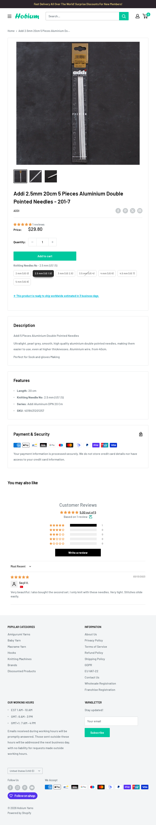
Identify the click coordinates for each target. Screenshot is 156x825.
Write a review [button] (78, 552)
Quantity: (20, 242)
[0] (145, 16)
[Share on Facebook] (118, 210)
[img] (20, 577)
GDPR (88, 665)
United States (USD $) (22, 770)
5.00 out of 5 (88, 512)
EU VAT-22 (91, 671)
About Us (91, 634)
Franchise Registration (100, 689)
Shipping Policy (95, 659)
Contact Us (92, 677)
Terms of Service (96, 646)
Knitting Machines (20, 659)
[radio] (22, 273)
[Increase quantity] (53, 242)
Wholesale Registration (100, 683)
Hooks (12, 652)
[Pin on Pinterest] (125, 210)
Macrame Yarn (17, 646)
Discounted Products (22, 671)
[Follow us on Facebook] (10, 787)
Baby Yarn (14, 640)
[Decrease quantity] (32, 242)
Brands (12, 665)
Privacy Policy (94, 640)
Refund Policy (94, 652)
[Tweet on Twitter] (132, 210)
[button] (23, 224)
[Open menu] (9, 16)
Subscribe (97, 732)
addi (16, 210)
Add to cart (44, 256)
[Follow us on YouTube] (32, 787)
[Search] (124, 16)
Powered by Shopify (19, 813)
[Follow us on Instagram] (17, 787)
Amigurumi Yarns (19, 634)
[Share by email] (139, 210)
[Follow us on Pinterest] (24, 787)
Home (11, 30)
